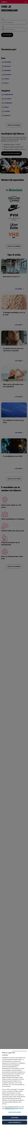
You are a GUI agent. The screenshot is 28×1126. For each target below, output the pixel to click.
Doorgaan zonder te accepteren (19, 1051)
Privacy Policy (19, 1108)
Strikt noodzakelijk (14, 1122)
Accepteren (14, 1117)
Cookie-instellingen (14, 1112)
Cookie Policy (9, 1108)
